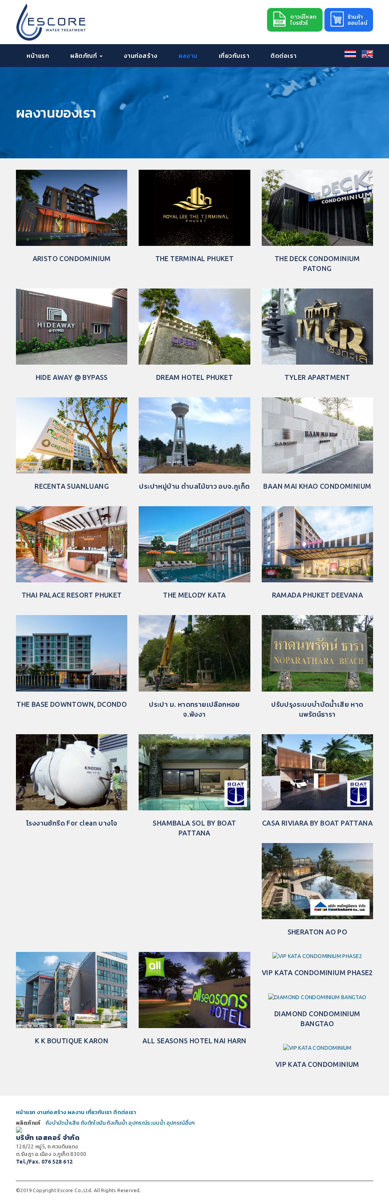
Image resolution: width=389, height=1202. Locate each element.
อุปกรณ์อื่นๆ (180, 1123)
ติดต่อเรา (283, 55)
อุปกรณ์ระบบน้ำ (146, 1123)
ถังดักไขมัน (93, 1123)
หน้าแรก (38, 55)
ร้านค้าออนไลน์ (357, 20)
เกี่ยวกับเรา (234, 55)
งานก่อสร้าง (141, 55)
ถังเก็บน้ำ (117, 1123)
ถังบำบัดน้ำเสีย (63, 1123)
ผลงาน (188, 55)
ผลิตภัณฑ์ (84, 55)
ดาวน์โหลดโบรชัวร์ (303, 20)
